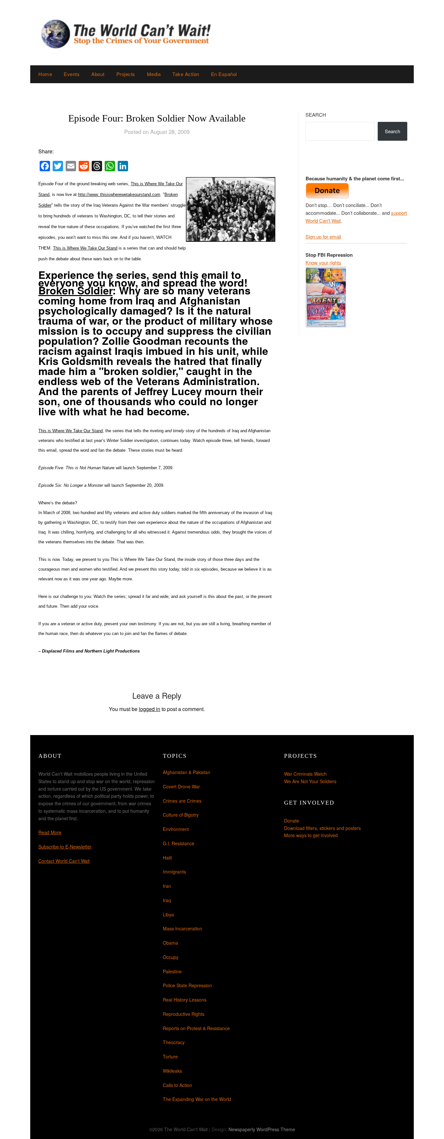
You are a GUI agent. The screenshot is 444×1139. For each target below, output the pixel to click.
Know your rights (323, 262)
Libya (168, 914)
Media (154, 74)
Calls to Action (177, 1085)
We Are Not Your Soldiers (310, 781)
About (98, 74)
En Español (224, 74)
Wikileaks (172, 1071)
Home (45, 74)
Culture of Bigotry (181, 814)
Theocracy (174, 1042)
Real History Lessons (184, 999)
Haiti (167, 857)
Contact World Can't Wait (64, 861)
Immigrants (174, 871)
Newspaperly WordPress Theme (262, 1129)
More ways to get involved (311, 835)
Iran (167, 886)
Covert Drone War (181, 786)
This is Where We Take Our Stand (85, 248)
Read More (49, 832)
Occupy (170, 957)
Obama (170, 942)
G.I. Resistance (178, 843)
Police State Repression (187, 985)
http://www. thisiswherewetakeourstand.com (119, 194)
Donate (291, 820)
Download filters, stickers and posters (322, 828)
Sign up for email (323, 236)
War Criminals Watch (305, 773)
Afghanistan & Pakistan (186, 772)
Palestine (172, 971)
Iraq (167, 900)
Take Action (185, 74)
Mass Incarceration (182, 928)
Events (72, 74)
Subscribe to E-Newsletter (65, 846)
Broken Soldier (75, 290)
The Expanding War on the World (197, 1099)
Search (316, 114)
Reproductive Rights (183, 1014)
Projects (125, 74)
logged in (149, 709)
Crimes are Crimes (182, 800)
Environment (176, 829)
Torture (170, 1056)
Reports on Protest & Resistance (196, 1028)
